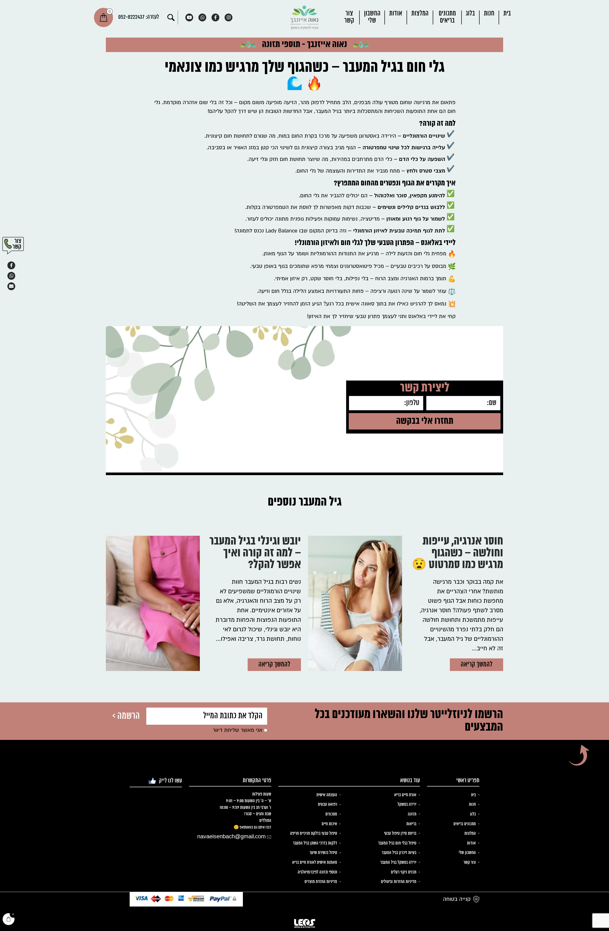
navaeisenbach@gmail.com (231, 837)
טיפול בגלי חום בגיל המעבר (397, 843)
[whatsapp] (202, 17)
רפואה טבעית (327, 804)
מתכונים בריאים (447, 17)
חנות (489, 14)
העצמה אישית (326, 795)
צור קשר (349, 17)
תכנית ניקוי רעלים (403, 872)
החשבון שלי (372, 17)
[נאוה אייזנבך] (304, 17)
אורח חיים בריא (405, 795)
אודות (395, 14)
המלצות (419, 14)
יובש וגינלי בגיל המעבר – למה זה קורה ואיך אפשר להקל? (255, 554)
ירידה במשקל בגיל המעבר (398, 862)
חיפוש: (171, 17)
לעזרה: (138, 17)
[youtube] (189, 17)
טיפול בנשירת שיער (323, 852)
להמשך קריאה (476, 665)
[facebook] (215, 17)
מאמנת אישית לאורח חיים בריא (314, 862)
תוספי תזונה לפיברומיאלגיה (317, 872)
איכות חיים (329, 824)
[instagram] (228, 17)
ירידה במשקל (407, 804)
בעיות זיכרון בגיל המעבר (399, 852)
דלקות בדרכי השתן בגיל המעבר (315, 843)
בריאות (411, 824)
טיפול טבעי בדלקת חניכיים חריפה (313, 833)
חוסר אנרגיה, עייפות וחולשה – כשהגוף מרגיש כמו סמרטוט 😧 (457, 554)
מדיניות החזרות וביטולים (398, 881)
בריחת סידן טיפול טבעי (400, 833)
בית (507, 14)
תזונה (412, 814)
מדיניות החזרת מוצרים (320, 881)
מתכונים (331, 814)
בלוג (470, 14)
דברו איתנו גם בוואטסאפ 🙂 (252, 827)
